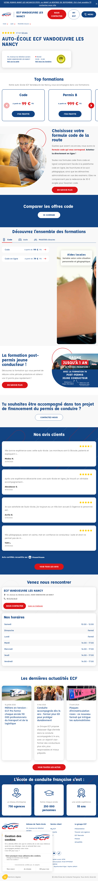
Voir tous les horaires (43, 61)
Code (23, 249)
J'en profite (23, 114)
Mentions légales (14, 877)
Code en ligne (23, 258)
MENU (90, 14)
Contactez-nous (49, 417)
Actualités (78, 842)
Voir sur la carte (13, 61)
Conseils (53, 832)
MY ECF (74, 14)
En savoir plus (64, 190)
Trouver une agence (82, 832)
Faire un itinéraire (35, 606)
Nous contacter (56, 14)
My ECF (53, 829)
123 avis (24, 33)
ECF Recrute (79, 835)
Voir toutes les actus (49, 767)
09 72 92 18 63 (12, 598)
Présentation (79, 829)
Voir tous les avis (49, 566)
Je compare (49, 215)
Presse (77, 839)
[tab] (7, 240)
